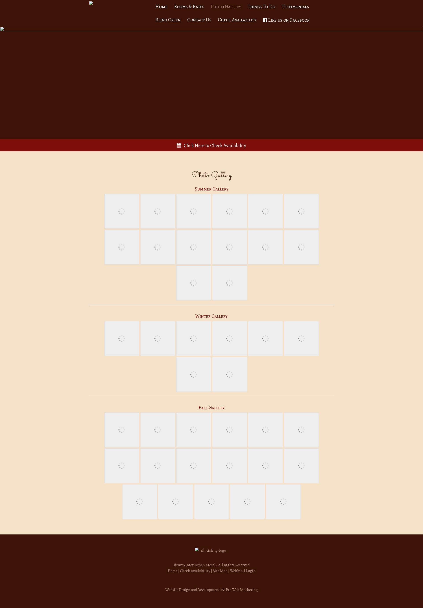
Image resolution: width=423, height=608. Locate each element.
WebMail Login (243, 570)
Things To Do (261, 6)
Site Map (220, 570)
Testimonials (295, 6)
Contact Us (199, 20)
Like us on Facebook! (288, 20)
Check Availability (237, 20)
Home (161, 6)
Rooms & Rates (189, 6)
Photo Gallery (226, 6)
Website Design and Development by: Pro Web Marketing (211, 589)
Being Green (168, 20)
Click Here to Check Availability (213, 146)
